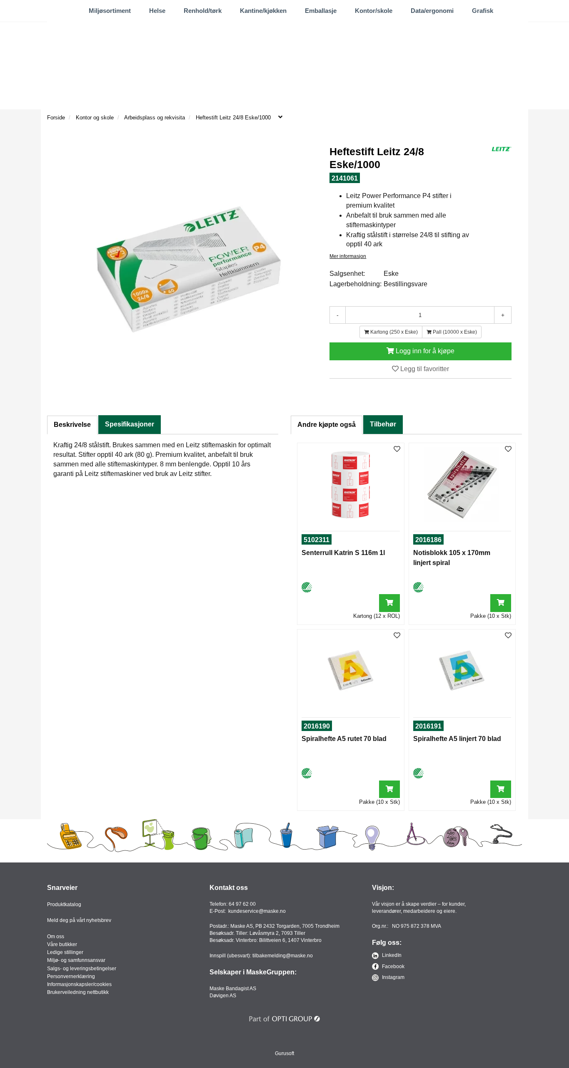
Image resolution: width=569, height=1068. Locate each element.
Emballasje (321, 10)
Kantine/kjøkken (263, 10)
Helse (157, 10)
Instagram (392, 977)
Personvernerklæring (71, 976)
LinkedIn (391, 955)
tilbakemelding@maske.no (282, 956)
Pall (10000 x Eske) (454, 332)
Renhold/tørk (203, 10)
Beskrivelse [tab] (72, 424)
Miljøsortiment (110, 10)
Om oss (55, 936)
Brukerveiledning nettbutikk (78, 992)
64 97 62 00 (242, 904)
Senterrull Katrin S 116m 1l (343, 552)
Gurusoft (284, 1053)
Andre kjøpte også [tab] (326, 424)
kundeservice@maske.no (257, 911)
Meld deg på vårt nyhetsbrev (79, 920)
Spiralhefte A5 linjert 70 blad (457, 738)
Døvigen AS (223, 996)
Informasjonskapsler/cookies (79, 984)
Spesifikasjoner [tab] (129, 424)
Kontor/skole (373, 10)
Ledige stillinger (65, 952)
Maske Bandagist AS (233, 988)
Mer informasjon (347, 256)
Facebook (392, 966)
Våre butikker (62, 944)
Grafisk (482, 10)
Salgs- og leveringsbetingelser (81, 968)
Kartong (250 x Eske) (393, 332)
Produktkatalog (64, 904)
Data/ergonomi (432, 10)
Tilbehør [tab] (383, 424)
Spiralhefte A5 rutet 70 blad (344, 738)
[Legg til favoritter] (397, 449)
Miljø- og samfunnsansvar (76, 960)
